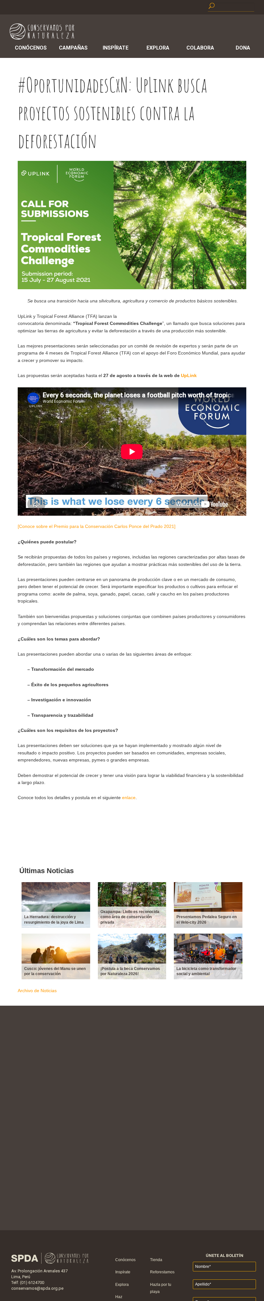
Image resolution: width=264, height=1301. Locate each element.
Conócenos (31, 48)
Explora (157, 48)
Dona (243, 48)
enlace (129, 797)
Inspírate (115, 48)
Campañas (73, 48)
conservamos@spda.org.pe (37, 1288)
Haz (118, 1297)
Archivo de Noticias (37, 990)
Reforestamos (162, 1272)
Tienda (156, 1260)
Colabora (200, 48)
